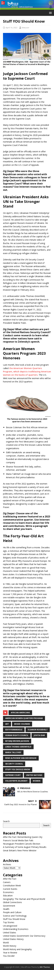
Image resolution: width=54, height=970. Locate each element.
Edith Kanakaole (13, 729)
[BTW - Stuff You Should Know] (27, 8)
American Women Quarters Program (24, 718)
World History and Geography (17, 949)
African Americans (20, 712)
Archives (7, 864)
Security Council (14, 763)
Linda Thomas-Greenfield (18, 746)
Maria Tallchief (13, 752)
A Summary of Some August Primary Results (24, 847)
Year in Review (10, 952)
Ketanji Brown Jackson (17, 741)
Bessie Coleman (22, 724)
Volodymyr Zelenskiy (16, 781)
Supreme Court (13, 775)
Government (9, 905)
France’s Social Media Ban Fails (18, 840)
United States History (13, 939)
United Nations (34, 775)
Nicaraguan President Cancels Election (21, 843)
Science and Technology (15, 915)
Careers (6, 882)
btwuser (25, 27)
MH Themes (45, 967)
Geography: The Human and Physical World (24, 899)
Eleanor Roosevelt (38, 729)
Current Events (10, 889)
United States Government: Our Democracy (24, 935)
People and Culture (12, 912)
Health (6, 909)
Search (6, 821)
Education (8, 895)
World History (9, 945)
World (6, 942)
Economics (8, 892)
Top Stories (8, 922)
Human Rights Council (16, 735)
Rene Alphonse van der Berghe (20, 758)
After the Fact (9, 878)
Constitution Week (12, 885)
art (7, 724)
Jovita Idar (39, 735)
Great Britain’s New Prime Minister (19, 850)
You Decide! (9, 955)
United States (9, 932)
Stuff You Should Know (17, 769)
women (36, 781)
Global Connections (12, 902)
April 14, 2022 (11, 27)
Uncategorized (10, 925)
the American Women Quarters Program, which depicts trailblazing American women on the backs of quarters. (27, 371)
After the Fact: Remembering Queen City (22, 837)
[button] (49, 12)
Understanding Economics (15, 929)
